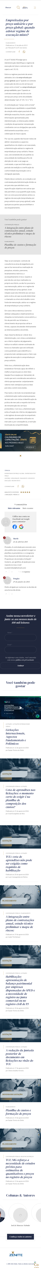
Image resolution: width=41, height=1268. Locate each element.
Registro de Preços (27, 1156)
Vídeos (8, 726)
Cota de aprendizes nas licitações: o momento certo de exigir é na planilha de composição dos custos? (20, 798)
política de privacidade (25, 660)
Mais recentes (27, 508)
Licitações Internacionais (21, 724)
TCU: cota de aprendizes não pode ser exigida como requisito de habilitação (19, 863)
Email (9, 645)
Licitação (9, 724)
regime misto (16, 480)
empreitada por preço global (14, 473)
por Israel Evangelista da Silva (15, 814)
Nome (9, 632)
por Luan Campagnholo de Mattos (17, 877)
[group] (20, 1216)
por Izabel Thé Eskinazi (13, 937)
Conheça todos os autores (20, 1236)
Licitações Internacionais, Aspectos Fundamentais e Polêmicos (16, 736)
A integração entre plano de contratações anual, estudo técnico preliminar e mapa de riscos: (20, 232)
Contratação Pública (12, 224)
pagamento (24, 478)
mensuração (15, 478)
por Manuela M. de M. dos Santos (16, 48)
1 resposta (26, 571)
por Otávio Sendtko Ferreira (15, 1071)
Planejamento (10, 43)
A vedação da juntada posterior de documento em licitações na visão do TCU (20, 1057)
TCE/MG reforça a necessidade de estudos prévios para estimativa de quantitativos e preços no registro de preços (20, 1168)
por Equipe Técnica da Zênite (15, 750)
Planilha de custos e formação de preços (20, 246)
